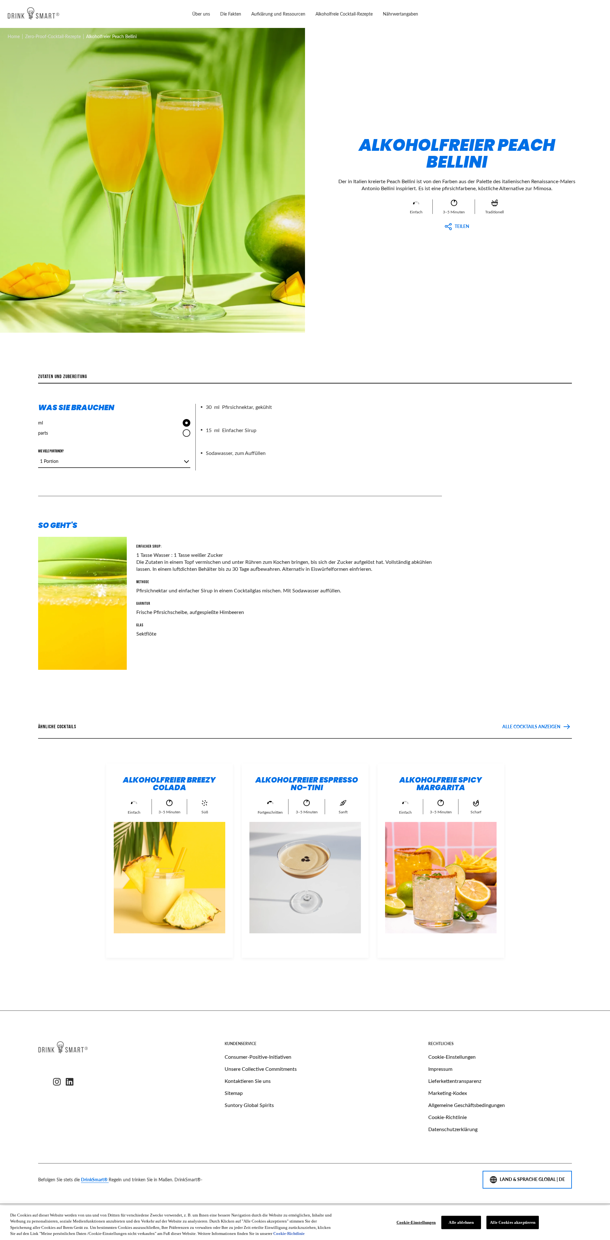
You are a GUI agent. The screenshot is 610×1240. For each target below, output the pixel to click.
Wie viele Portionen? (51, 451)
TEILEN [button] (462, 226)
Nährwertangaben (400, 14)
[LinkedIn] (69, 1082)
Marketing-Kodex (447, 1093)
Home (14, 36)
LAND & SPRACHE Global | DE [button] (532, 1179)
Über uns (201, 14)
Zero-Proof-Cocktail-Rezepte (53, 36)
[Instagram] (57, 1082)
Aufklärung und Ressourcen (278, 14)
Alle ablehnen (461, 1222)
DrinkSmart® (95, 1180)
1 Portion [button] (49, 461)
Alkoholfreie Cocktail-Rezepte (344, 14)
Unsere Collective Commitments (261, 1068)
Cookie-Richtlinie (447, 1117)
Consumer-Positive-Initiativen (258, 1056)
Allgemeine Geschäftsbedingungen (466, 1105)
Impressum (440, 1068)
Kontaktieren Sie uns (248, 1080)
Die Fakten (230, 14)
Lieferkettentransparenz (454, 1080)
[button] (281, 173)
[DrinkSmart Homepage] (33, 14)
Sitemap (234, 1093)
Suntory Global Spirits (249, 1105)
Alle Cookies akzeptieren (512, 1222)
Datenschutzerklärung (453, 1129)
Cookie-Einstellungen (452, 1056)
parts (43, 433)
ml (40, 423)
